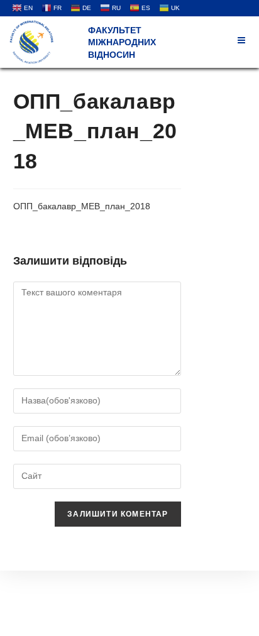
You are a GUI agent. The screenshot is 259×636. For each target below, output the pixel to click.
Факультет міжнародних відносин (122, 42)
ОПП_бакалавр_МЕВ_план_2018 (81, 206)
